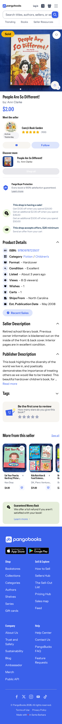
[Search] (55, 14)
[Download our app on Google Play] (38, 551)
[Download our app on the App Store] (15, 550)
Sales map (42, 601)
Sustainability (14, 651)
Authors (10, 589)
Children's (42, 256)
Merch (9, 672)
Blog (8, 658)
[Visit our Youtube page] (38, 697)
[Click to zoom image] (31, 60)
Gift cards (11, 610)
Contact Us (42, 639)
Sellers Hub (42, 575)
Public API (12, 679)
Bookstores (12, 568)
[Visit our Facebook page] (17, 697)
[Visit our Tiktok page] (45, 697)
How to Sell (42, 568)
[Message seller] (17, 145)
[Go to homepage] (12, 6)
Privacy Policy (39, 710)
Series (9, 603)
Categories (12, 582)
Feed (38, 608)
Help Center (43, 632)
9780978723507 (28, 250)
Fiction (28, 256)
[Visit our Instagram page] (31, 697)
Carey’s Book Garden (32, 128)
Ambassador (13, 665)
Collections (12, 575)
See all (55, 435)
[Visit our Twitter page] (24, 697)
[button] (31, 242)
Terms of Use (23, 710)
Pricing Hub (43, 594)
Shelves (10, 596)
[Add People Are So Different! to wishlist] (56, 35)
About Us (11, 632)
